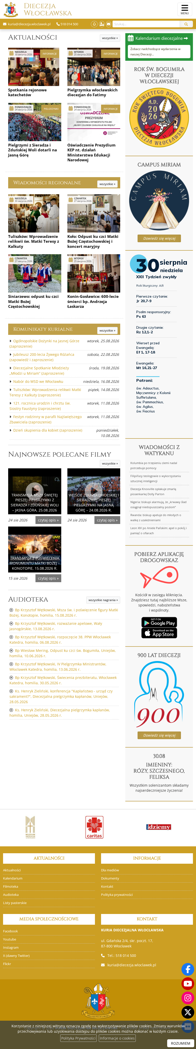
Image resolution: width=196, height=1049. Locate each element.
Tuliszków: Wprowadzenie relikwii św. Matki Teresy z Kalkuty (33, 241)
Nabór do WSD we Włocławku (38, 381)
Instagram (11, 947)
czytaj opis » (48, 520)
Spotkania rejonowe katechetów (27, 92)
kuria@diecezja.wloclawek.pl (131, 964)
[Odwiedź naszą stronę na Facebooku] (187, 969)
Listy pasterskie (15, 903)
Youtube (9, 939)
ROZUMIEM (180, 1043)
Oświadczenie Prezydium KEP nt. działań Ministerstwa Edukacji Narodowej (91, 152)
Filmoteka (10, 886)
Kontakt (107, 886)
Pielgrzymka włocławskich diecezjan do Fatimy (92, 92)
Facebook (10, 931)
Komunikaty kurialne (43, 329)
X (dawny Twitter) (16, 956)
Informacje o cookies (117, 1038)
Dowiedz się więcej (159, 238)
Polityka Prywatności (78, 1038)
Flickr (7, 964)
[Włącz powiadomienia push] (94, 24)
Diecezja (40, 9)
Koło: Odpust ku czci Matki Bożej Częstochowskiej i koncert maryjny (92, 241)
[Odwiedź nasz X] (187, 1012)
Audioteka (28, 599)
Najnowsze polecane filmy (59, 454)
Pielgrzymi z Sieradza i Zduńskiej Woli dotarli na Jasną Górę (32, 149)
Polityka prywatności (117, 895)
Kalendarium (12, 878)
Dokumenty (110, 878)
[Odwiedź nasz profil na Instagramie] (187, 998)
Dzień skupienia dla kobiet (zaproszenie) (47, 430)
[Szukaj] (186, 24)
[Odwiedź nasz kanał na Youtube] (187, 983)
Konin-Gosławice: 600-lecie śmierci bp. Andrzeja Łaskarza (93, 301)
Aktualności (32, 37)
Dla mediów (110, 870)
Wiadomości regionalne (47, 182)
